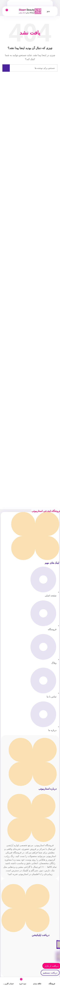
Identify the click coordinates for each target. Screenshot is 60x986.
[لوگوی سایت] (30, 11)
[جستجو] (6, 68)
